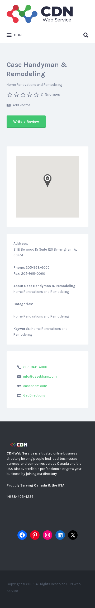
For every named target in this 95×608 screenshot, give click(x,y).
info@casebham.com (40, 376)
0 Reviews (50, 94)
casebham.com (35, 386)
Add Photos (21, 105)
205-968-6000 (35, 367)
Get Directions (34, 395)
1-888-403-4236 (20, 497)
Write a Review (26, 121)
